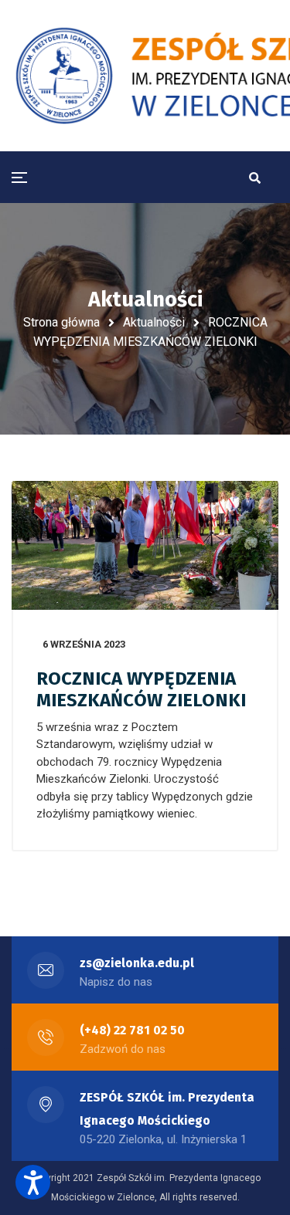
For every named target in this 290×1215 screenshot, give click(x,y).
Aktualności (154, 322)
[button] (32, 1182)
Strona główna (61, 322)
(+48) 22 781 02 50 (132, 1030)
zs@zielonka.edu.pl (137, 963)
